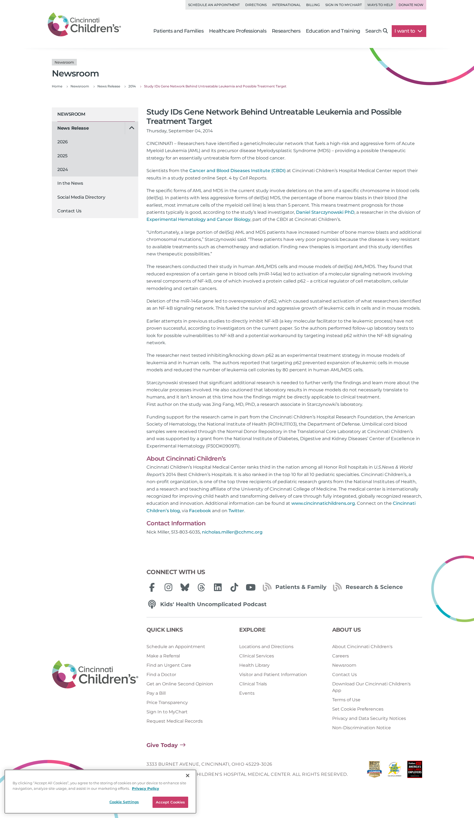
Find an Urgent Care (168, 665)
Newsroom (71, 114)
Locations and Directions (266, 646)
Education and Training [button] (333, 31)
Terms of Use (346, 699)
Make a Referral (163, 656)
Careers (340, 656)
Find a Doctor (161, 674)
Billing (313, 5)
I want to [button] (405, 31)
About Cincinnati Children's (362, 646)
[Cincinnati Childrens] (95, 674)
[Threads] (201, 587)
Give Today (162, 745)
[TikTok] (234, 587)
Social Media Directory (81, 197)
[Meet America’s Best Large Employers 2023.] (414, 771)
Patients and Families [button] (178, 31)
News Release (73, 128)
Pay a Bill (156, 693)
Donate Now (411, 5)
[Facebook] (151, 587)
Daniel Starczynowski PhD (325, 212)
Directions (256, 5)
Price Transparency (167, 702)
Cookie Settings (124, 802)
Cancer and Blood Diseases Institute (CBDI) (237, 170)
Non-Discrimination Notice (361, 727)
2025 (62, 155)
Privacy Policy (145, 788)
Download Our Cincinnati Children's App (371, 687)
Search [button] (373, 31)
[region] (100, 791)
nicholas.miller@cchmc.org (232, 532)
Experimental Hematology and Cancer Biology (198, 219)
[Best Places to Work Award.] (394, 771)
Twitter (236, 510)
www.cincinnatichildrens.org (323, 503)
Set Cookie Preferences (357, 709)
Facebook (200, 510)
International (286, 5)
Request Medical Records (174, 721)
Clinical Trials (253, 683)
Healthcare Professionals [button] (237, 31)
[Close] (188, 775)
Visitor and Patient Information (273, 674)
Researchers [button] (286, 31)
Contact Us (69, 210)
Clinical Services (256, 656)
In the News (70, 183)
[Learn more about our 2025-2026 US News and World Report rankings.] (374, 771)
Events (247, 693)
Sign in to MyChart (343, 5)
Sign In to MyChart (167, 711)
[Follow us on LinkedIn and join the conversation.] (217, 587)
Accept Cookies (170, 802)
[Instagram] (168, 587)
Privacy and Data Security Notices (369, 718)
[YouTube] (250, 587)
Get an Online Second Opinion (179, 683)
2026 (62, 141)
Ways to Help (380, 5)
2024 (62, 169)
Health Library (254, 665)
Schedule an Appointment (214, 5)
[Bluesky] (184, 587)
